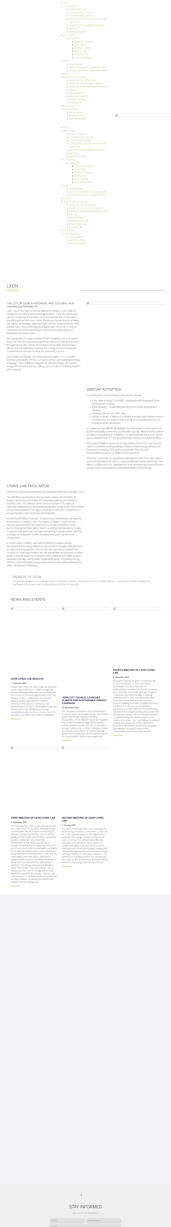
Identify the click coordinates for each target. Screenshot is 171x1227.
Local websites (71, 109)
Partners (73, 28)
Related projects (77, 32)
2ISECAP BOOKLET (77, 93)
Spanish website (77, 116)
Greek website (76, 112)
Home (67, 3)
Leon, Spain (80, 45)
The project (70, 6)
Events (67, 74)
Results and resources (75, 77)
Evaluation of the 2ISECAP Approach (86, 25)
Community (69, 35)
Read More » (16, 719)
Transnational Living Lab (81, 12)
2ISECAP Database (78, 99)
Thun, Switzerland (83, 58)
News (66, 61)
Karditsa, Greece (82, 48)
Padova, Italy (80, 51)
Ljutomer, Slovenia (83, 42)
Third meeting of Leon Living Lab (33, 817)
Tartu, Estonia (81, 54)
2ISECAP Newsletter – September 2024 (87, 70)
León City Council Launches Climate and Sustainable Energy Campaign (84, 700)
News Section (76, 64)
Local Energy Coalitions (81, 16)
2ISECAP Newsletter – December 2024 (87, 67)
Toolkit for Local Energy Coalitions (86, 83)
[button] (85, 124)
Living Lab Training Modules (82, 80)
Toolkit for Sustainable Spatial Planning (88, 87)
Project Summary (77, 9)
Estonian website (77, 119)
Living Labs (74, 38)
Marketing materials (79, 96)
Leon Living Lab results (27, 678)
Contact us (69, 106)
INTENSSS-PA (75, 103)
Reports (73, 90)
